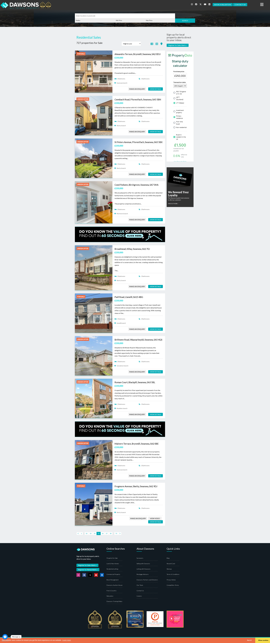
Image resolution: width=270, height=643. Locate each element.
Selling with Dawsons (143, 563)
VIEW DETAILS (155, 89)
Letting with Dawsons (143, 569)
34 (94, 533)
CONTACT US (240, 5)
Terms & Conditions (173, 574)
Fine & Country (111, 591)
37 (106, 533)
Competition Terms (173, 585)
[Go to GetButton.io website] (5, 641)
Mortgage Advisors (143, 574)
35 (98, 533)
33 (90, 533)
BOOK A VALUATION (222, 5)
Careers (139, 596)
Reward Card (171, 563)
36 (102, 533)
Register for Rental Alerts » (88, 570)
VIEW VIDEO (155, 518)
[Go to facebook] (5, 636)
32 (86, 533)
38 (110, 533)
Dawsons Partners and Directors (147, 580)
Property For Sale (112, 558)
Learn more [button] (66, 640)
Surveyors (140, 558)
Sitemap (169, 569)
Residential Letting (112, 569)
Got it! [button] (249, 640)
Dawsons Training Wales (114, 601)
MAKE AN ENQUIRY (137, 89)
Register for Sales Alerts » (177, 45)
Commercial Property (113, 574)
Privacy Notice (171, 580)
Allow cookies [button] (263, 640)
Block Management (113, 580)
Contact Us (140, 591)
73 (116, 533)
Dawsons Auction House (114, 585)
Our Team (140, 585)
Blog (168, 558)
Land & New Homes (113, 563)
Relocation (110, 596)
